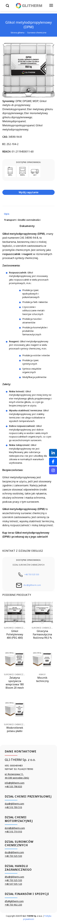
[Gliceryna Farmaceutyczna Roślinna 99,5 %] (42, 612)
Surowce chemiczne (36, 32)
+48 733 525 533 (31, 574)
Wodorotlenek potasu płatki (14, 729)
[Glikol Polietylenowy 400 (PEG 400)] (14, 612)
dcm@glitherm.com (15, 828)
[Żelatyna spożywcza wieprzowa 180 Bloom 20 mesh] (14, 659)
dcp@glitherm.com (14, 803)
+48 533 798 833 (13, 786)
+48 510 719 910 (13, 831)
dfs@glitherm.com (14, 901)
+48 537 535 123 (13, 883)
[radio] (10, 171)
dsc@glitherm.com (32, 585)
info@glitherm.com (14, 782)
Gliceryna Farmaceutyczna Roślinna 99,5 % (42, 634)
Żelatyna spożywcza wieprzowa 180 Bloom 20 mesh (15, 682)
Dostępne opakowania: (28, 162)
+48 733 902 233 (13, 904)
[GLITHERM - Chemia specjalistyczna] (29, 5)
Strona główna (17, 32)
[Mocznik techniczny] (42, 659)
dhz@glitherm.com (14, 876)
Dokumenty (27, 226)
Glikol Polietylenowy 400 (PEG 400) (14, 634)
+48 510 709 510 (13, 807)
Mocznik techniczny (42, 679)
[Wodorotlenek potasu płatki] (14, 709)
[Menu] (51, 5)
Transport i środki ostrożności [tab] (22, 219)
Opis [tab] (6, 213)
